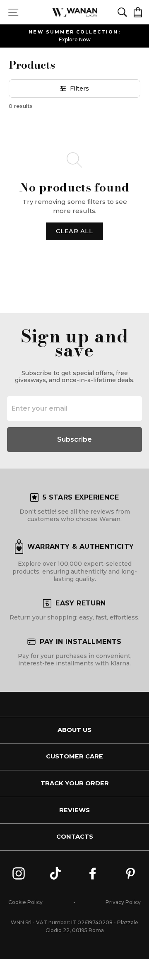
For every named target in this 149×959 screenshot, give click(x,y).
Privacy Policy (123, 902)
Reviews (74, 810)
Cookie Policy (25, 902)
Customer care (74, 756)
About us (74, 730)
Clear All (74, 231)
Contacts (74, 836)
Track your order (75, 783)
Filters (79, 88)
